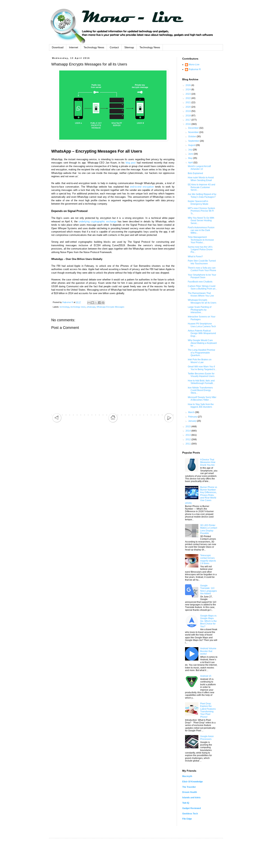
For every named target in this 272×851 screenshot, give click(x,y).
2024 (188, 89)
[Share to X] (96, 302)
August (192, 145)
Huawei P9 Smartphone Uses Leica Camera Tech (202, 325)
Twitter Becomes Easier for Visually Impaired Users (201, 375)
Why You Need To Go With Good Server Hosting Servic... (201, 221)
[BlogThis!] (92, 302)
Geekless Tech (190, 813)
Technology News (94, 47)
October (192, 136)
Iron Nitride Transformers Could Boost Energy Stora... (200, 390)
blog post (131, 162)
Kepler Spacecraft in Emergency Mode (198, 202)
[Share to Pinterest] (103, 302)
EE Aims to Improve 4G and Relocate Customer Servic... (201, 187)
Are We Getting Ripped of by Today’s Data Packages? (202, 195)
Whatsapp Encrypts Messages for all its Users (202, 301)
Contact (114, 47)
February (193, 416)
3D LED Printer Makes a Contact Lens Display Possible (208, 529)
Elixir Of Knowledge (192, 781)
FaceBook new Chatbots (200, 281)
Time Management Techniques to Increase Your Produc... (201, 240)
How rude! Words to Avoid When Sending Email (201, 178)
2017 (188, 120)
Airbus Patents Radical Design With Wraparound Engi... (202, 333)
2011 (188, 443)
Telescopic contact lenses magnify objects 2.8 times (208, 559)
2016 (188, 124)
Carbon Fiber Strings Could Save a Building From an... (202, 287)
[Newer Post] (56, 421)
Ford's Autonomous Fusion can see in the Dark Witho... (201, 230)
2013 (188, 435)
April (190, 162)
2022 (188, 98)
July (190, 149)
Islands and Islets (191, 797)
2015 (188, 426)
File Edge (187, 819)
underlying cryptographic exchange (98, 221)
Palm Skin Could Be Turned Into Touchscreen (202, 262)
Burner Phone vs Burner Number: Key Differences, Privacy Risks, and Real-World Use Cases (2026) (201, 495)
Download (57, 47)
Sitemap (129, 47)
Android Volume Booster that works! (208, 651)
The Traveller (189, 787)
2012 (188, 439)
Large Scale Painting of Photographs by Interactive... (199, 310)
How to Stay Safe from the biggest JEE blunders (201, 405)
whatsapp (91, 307)
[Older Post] (168, 421)
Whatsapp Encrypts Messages (110, 307)
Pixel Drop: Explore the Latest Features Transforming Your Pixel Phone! (208, 710)
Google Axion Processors (207, 737)
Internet (73, 47)
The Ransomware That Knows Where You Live (201, 294)
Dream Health (189, 792)
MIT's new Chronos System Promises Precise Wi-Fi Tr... (201, 211)
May (190, 158)
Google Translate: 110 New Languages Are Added (208, 589)
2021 (188, 102)
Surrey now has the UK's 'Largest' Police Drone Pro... (200, 250)
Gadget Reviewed (191, 808)
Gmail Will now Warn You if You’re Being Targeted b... (202, 367)
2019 (188, 111)
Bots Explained (195, 173)
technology (64, 307)
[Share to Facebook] (99, 302)
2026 (188, 85)
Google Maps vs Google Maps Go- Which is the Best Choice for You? (208, 621)
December (193, 128)
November (193, 132)
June (191, 154)
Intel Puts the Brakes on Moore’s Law (199, 360)
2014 (188, 430)
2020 (188, 107)
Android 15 (205, 676)
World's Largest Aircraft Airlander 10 (199, 167)
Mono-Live (194, 64)
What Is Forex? (195, 256)
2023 (188, 94)
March (191, 412)
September (194, 141)
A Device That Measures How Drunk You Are (207, 462)
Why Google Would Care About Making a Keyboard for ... (202, 343)
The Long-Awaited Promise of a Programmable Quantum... (201, 353)
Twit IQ (185, 803)
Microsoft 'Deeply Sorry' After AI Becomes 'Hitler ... (202, 398)
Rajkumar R (195, 69)
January (192, 421)
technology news (78, 307)
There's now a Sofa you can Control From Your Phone (202, 269)
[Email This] (89, 302)
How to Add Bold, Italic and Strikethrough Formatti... (201, 382)
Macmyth (187, 776)
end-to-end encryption (142, 186)
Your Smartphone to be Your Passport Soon (202, 276)
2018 (188, 115)
